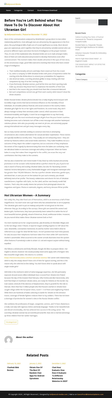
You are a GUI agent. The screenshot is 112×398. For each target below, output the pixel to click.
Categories (18, 10)
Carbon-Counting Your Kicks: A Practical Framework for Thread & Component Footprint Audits (89, 39)
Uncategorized (11, 322)
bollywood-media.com (58, 394)
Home (8, 10)
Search (77, 18)
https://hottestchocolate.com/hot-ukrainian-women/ (25, 257)
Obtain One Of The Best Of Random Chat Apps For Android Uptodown (37, 373)
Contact (31, 10)
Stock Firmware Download (47, 10)
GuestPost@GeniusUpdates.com (90, 394)
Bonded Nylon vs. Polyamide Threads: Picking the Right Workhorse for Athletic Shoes (89, 47)
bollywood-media (14, 34)
